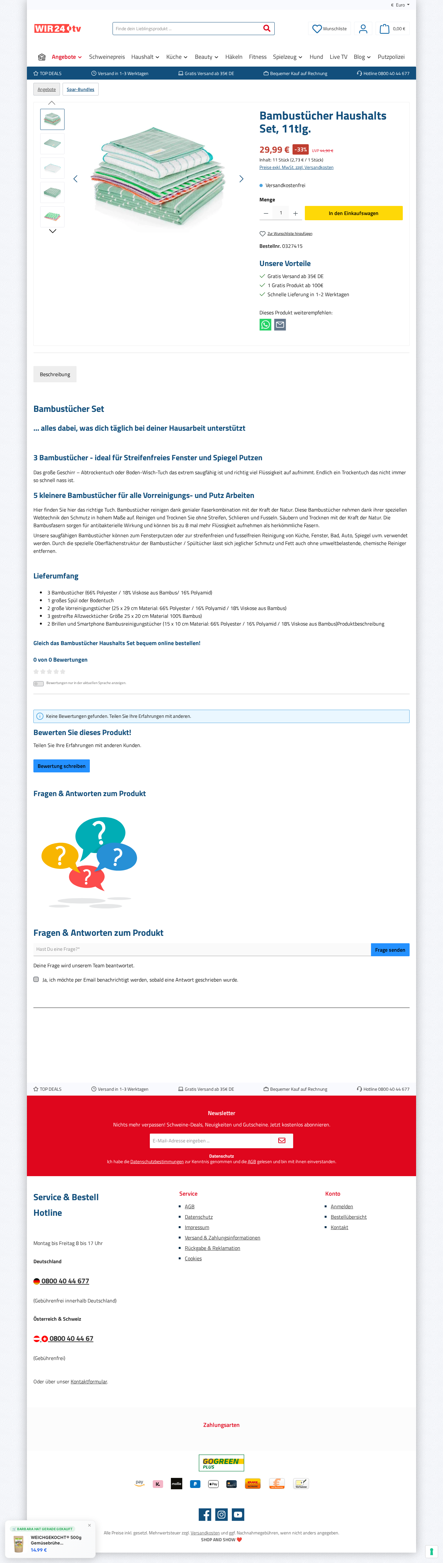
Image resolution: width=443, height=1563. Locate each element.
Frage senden (390, 950)
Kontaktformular (89, 1381)
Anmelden (342, 1206)
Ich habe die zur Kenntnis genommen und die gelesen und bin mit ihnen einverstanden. (221, 1161)
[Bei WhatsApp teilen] (265, 324)
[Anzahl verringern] (266, 213)
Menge (267, 199)
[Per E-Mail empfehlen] (280, 324)
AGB (252, 1161)
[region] (143, 178)
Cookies (193, 1258)
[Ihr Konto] (363, 28)
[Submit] (281, 1141)
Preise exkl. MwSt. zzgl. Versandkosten (296, 167)
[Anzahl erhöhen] (295, 213)
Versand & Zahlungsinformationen (222, 1237)
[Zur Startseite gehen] (57, 28)
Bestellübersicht (349, 1217)
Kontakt (339, 1227)
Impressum (197, 1227)
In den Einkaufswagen (353, 213)
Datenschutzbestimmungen (157, 1161)
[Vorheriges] (76, 178)
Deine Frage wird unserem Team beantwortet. (83, 965)
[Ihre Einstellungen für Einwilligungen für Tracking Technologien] (431, 1551)
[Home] (42, 57)
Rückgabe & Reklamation (212, 1248)
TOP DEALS (51, 73)
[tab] (55, 374)
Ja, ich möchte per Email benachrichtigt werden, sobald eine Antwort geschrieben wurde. (140, 980)
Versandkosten (205, 1532)
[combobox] (186, 28)
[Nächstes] (241, 178)
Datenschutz (199, 1217)
